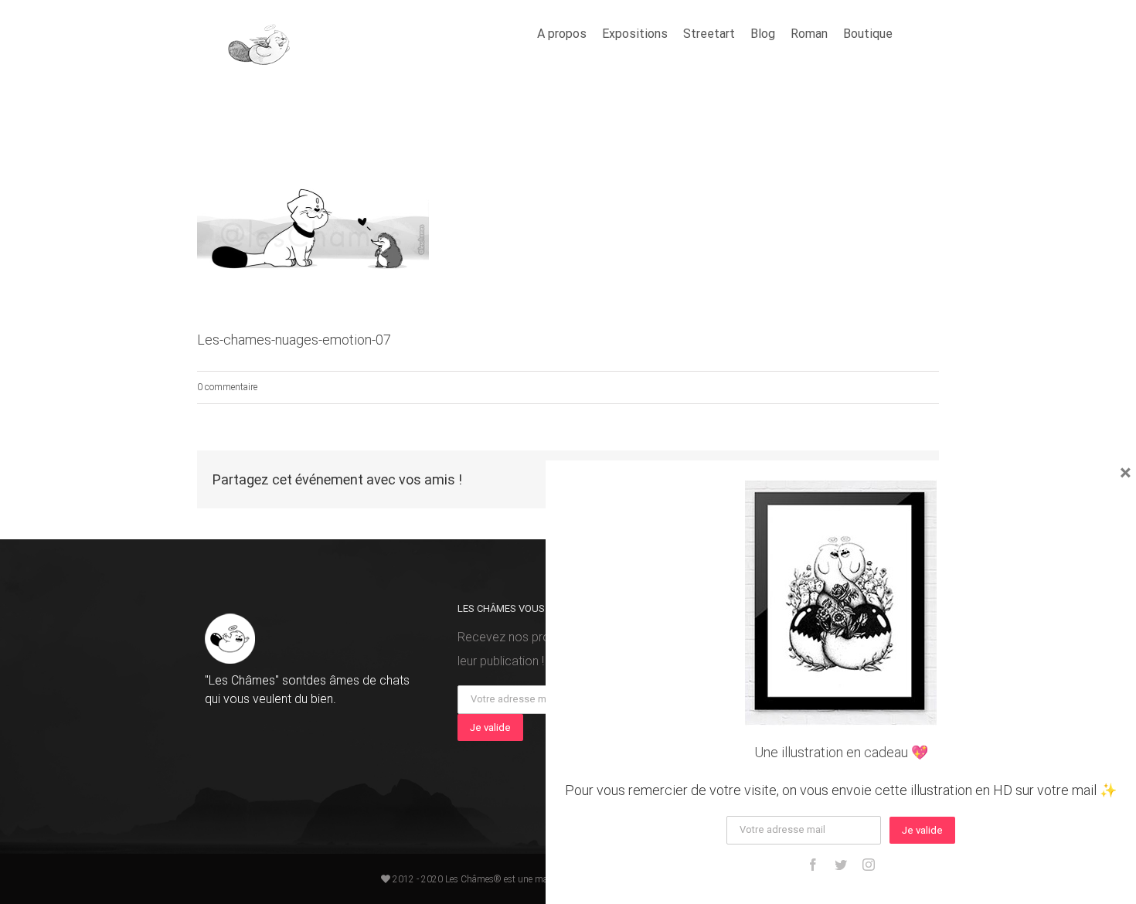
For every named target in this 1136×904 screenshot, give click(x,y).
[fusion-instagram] (868, 864)
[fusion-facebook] (813, 864)
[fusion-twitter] (841, 864)
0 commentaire (227, 387)
